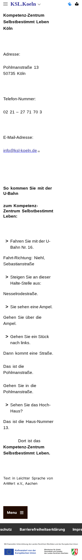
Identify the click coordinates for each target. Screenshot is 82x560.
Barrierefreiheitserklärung (42, 529)
